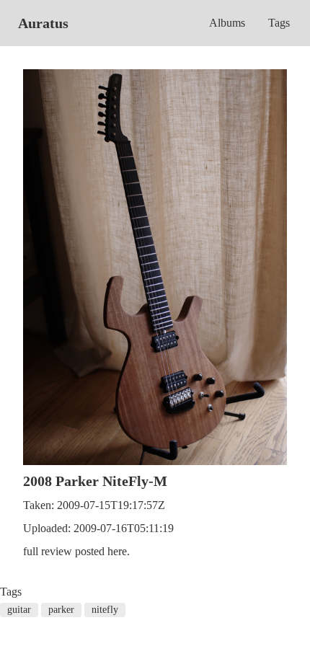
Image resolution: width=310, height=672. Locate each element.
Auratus (43, 23)
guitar (19, 609)
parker (61, 609)
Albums (227, 23)
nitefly (105, 609)
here (117, 551)
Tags (279, 23)
